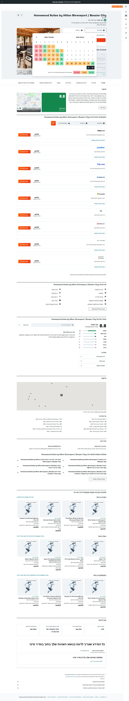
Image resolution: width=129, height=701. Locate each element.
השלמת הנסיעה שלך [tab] (97, 650)
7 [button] (71, 51)
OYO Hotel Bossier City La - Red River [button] (74, 560)
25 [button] (84, 63)
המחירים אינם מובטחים (71, 676)
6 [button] (75, 51)
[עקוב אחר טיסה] (126, 28)
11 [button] (84, 55)
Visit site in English (57, 2)
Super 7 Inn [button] (102, 559)
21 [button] (71, 59)
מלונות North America (88, 697)
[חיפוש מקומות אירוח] (126, 15)
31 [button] (88, 67)
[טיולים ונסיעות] (126, 33)
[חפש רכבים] (126, 19)
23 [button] (92, 63)
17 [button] (88, 59)
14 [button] (71, 55)
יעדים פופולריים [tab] (85, 650)
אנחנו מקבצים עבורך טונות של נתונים (94, 685)
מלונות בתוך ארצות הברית (75, 697)
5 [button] (36, 46)
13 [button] (76, 55)
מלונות (96, 697)
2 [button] (92, 51)
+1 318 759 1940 (101, 25)
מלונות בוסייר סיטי (52, 697)
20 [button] (76, 59)
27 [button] (76, 63)
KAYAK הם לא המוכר (98, 682)
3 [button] (88, 51)
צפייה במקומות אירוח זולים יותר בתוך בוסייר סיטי (30, 536)
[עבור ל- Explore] (126, 24)
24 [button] (88, 63)
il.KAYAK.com (103, 697)
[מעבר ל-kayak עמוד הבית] (117, 7)
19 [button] (80, 59)
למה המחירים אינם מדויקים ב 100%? (94, 688)
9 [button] (92, 55)
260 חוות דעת (92, 20)
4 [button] (84, 51)
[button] (2, 2)
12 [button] (80, 55)
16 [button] (92, 59)
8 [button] (67, 51)
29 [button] (67, 63)
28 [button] (71, 63)
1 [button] (67, 46)
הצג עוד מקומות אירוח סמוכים (25, 497)
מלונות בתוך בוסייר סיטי (96, 661)
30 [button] (93, 67)
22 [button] (67, 59)
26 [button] (80, 63)
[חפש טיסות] (126, 12)
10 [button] (88, 55)
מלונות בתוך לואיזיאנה (62, 697)
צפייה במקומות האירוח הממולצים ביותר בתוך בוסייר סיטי (32, 575)
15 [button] (67, 55)
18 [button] (84, 59)
